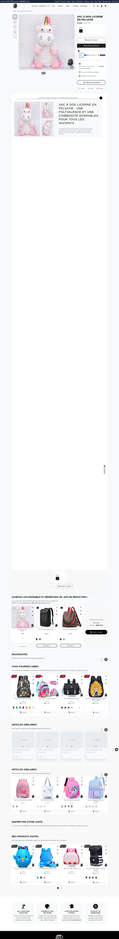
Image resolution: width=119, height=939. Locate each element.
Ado (92, 1)
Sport (73, 1)
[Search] (98, 6)
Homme (57, 1)
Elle (53, 6)
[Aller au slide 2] (61, 888)
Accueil (14, 11)
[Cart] (105, 6)
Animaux (86, 1)
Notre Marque (83, 6)
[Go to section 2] (104, 467)
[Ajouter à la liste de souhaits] (32, 607)
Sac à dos (115, 1)
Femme (63, 1)
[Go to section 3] (104, 469)
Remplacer (47, 645)
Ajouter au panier (98, 632)
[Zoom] (71, 67)
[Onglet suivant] (100, 98)
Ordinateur (79, 1)
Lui (48, 6)
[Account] (101, 6)
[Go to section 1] (104, 465)
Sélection (60, 6)
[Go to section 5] (104, 473)
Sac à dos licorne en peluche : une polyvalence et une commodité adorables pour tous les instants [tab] (57, 97)
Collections (76, 6)
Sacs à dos (35, 6)
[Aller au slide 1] (58, 888)
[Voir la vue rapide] (32, 611)
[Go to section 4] (104, 471)
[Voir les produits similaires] (32, 615)
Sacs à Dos (97, 1)
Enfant (69, 1)
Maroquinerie (107, 1)
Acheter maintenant (92, 45)
